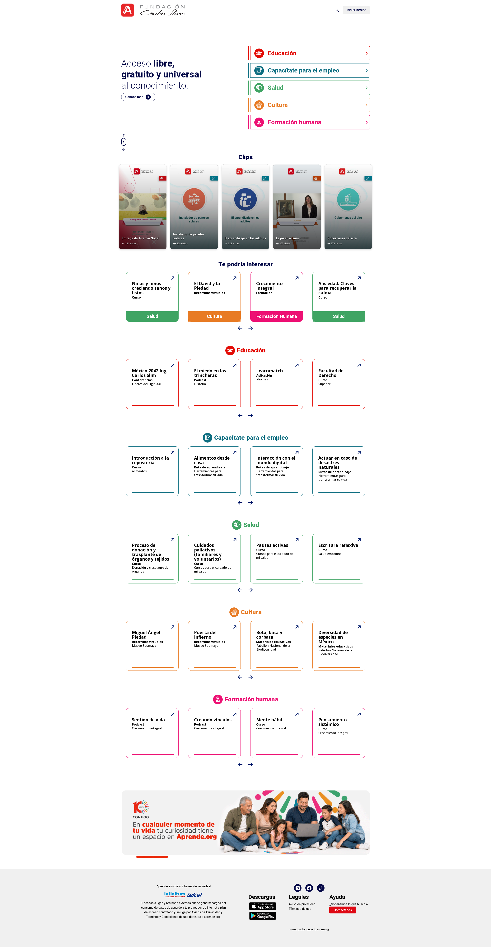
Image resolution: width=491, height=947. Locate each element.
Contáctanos (343, 910)
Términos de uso (300, 909)
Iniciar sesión (356, 10)
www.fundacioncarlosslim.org (309, 929)
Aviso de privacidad (302, 904)
